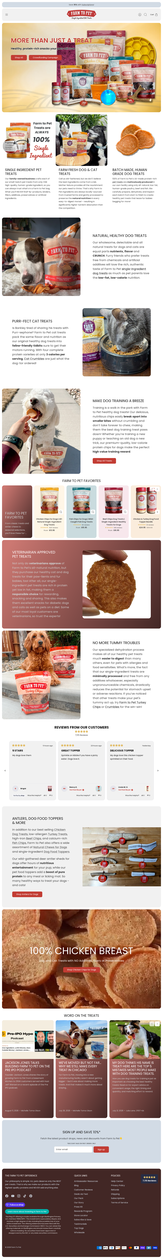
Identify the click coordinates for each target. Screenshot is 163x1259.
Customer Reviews (83, 1191)
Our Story (79, 1204)
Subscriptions (88, 4)
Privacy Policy (118, 1187)
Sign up (101, 1151)
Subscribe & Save (82, 1221)
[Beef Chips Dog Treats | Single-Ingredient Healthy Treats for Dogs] (114, 503)
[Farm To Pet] (82, 17)
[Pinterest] (31, 1198)
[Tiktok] (25, 1198)
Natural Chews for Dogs (50, 849)
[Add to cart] (157, 514)
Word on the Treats (81, 1017)
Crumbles (112, 709)
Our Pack (78, 1200)
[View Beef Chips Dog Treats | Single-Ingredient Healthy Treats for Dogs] (50, 791)
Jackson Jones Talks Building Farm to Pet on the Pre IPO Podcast (27, 1068)
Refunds (115, 1191)
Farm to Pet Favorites (81, 483)
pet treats (117, 184)
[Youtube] (13, 1198)
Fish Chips (19, 845)
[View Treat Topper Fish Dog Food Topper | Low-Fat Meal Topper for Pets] (99, 791)
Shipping (115, 1196)
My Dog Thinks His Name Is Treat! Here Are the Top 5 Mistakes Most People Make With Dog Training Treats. (134, 1070)
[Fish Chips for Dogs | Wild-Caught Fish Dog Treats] (81, 503)
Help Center (117, 1183)
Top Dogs (79, 1230)
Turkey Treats (57, 836)
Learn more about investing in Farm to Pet (27, 1213)
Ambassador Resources (86, 1183)
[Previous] (45, 6)
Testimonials (80, 1226)
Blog (76, 1187)
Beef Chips (33, 841)
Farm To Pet (16, 1249)
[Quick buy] (61, 514)
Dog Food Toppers (56, 854)
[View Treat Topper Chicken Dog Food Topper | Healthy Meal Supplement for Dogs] (148, 791)
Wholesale (79, 1234)
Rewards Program (83, 1213)
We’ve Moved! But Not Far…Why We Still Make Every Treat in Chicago (80, 1068)
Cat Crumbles (34, 361)
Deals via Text (81, 1196)
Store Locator (81, 1217)
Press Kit (78, 1208)
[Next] (118, 6)
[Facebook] (7, 1198)
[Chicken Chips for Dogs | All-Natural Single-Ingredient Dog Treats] (49, 503)
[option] (81, 69)
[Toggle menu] (8, 16)
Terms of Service (119, 1204)
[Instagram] (19, 1198)
